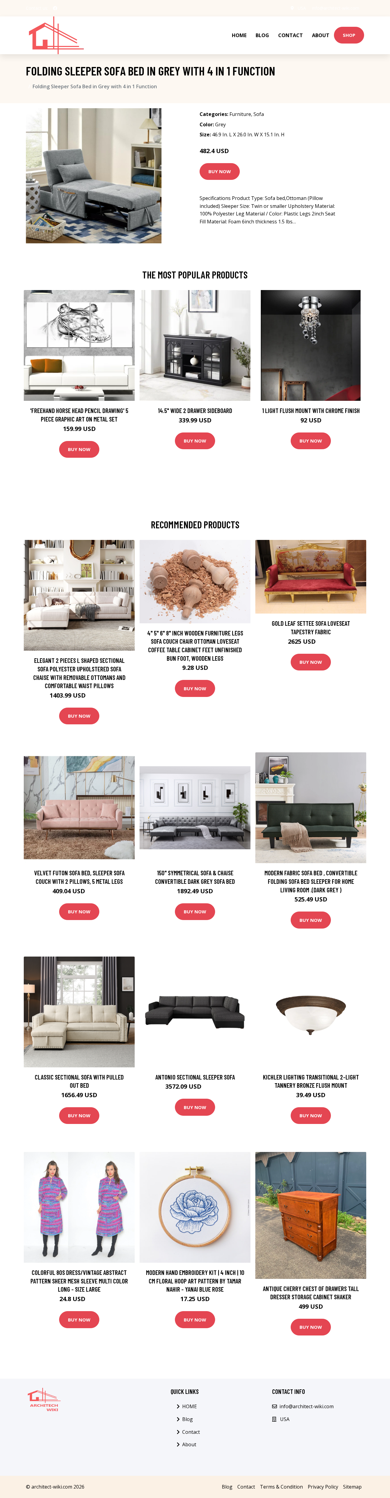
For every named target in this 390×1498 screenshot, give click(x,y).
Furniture (240, 114)
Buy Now (219, 171)
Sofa (259, 114)
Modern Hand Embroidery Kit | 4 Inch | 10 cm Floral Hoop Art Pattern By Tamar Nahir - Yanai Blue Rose (195, 1281)
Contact (290, 35)
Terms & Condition (281, 1486)
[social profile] (55, 8)
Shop (349, 35)
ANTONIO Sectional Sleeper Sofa (195, 1077)
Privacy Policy (323, 1486)
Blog (262, 35)
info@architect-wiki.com (335, 8)
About (320, 35)
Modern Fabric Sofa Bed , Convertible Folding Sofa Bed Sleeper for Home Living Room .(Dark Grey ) (310, 881)
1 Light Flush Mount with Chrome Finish (311, 410)
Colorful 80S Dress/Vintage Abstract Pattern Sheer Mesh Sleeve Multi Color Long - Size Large (79, 1281)
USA (302, 8)
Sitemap (352, 1486)
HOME (239, 35)
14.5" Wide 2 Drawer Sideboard (195, 410)
